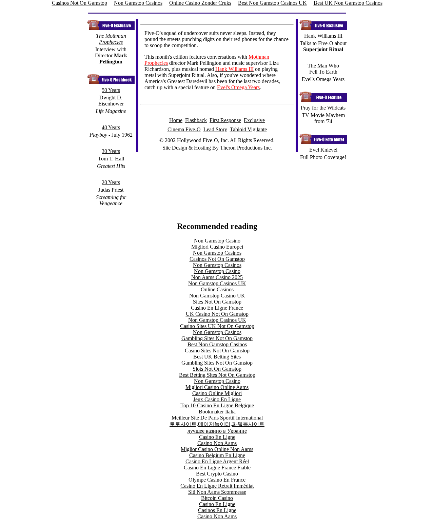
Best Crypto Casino (217, 474)
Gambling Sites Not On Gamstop (217, 338)
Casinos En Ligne (217, 510)
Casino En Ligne (217, 437)
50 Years (111, 90)
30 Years (111, 151)
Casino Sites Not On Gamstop (217, 350)
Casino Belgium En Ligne (217, 455)
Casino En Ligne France (217, 308)
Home (175, 120)
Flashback (196, 120)
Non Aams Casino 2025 (217, 277)
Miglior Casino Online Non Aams (217, 449)
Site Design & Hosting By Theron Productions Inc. (217, 148)
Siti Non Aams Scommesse (217, 492)
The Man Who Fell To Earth (323, 69)
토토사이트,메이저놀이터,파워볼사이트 (217, 424)
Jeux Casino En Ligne (217, 399)
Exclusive (254, 120)
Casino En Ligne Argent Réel (217, 461)
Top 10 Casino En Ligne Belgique (217, 405)
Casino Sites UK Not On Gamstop (217, 326)
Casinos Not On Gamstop (217, 259)
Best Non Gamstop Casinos (217, 344)
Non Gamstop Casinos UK (217, 283)
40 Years (111, 127)
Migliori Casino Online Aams (217, 387)
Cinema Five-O (184, 129)
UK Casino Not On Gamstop (217, 314)
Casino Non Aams (217, 443)
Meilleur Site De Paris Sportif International (217, 418)
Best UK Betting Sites (217, 356)
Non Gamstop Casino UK (217, 295)
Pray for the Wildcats (323, 108)
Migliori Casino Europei (217, 247)
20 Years (111, 182)
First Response (225, 120)
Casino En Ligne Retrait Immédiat (217, 486)
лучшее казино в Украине (217, 431)
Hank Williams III (323, 36)
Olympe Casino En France (217, 480)
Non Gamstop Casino (217, 241)
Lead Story (215, 129)
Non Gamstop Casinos (217, 253)
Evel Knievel (323, 150)
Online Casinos (217, 289)
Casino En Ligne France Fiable (217, 467)
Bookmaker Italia (217, 411)
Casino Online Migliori (217, 393)
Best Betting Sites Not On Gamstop (217, 375)
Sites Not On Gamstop (217, 302)
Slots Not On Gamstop (217, 369)
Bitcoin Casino (217, 498)
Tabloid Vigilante (248, 129)
